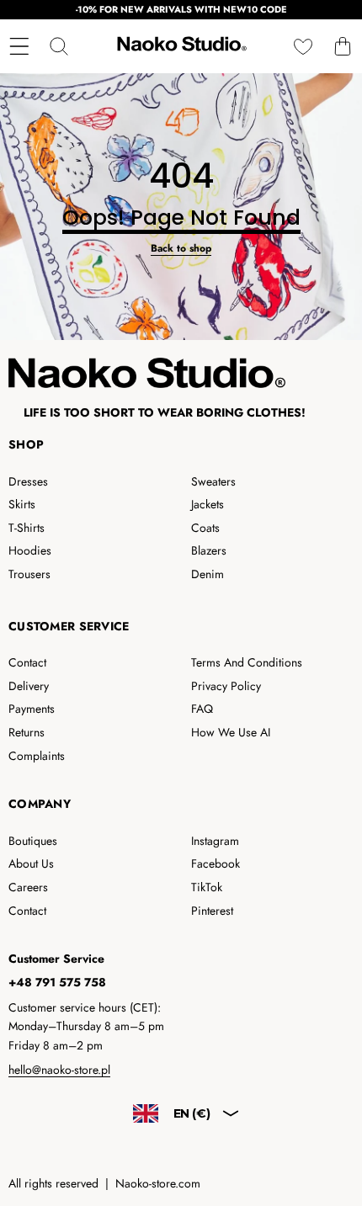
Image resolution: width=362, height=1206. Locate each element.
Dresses (28, 481)
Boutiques (32, 840)
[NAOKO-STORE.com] (180, 46)
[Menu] (19, 47)
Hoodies (29, 550)
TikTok (206, 887)
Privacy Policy (226, 685)
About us (31, 863)
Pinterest (212, 910)
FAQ (202, 708)
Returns (26, 732)
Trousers (29, 574)
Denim (207, 574)
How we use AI (230, 732)
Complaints (36, 755)
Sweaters (213, 481)
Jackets (207, 504)
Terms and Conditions (246, 662)
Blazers (208, 550)
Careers (28, 887)
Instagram (215, 840)
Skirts (21, 504)
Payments (31, 708)
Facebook (215, 863)
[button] (342, 47)
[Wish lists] (303, 47)
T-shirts (26, 527)
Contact (27, 662)
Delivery (28, 685)
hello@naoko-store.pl (59, 1069)
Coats (205, 527)
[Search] (58, 47)
